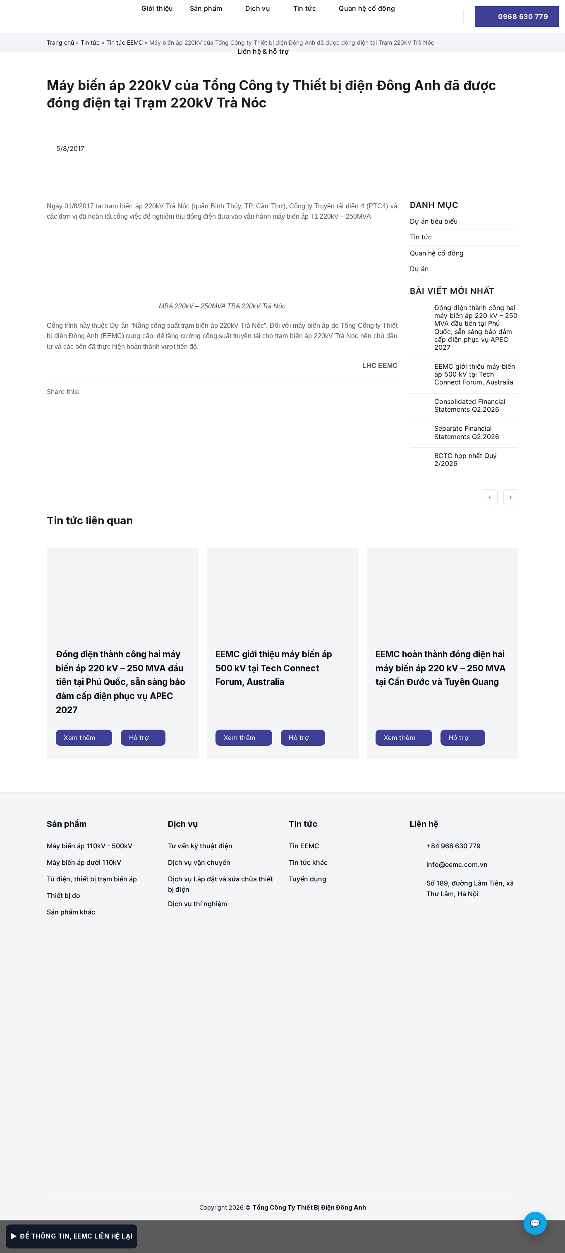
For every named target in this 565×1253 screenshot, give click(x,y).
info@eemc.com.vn (457, 864)
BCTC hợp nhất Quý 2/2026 (465, 460)
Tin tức (304, 8)
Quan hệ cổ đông (367, 8)
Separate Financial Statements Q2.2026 (466, 432)
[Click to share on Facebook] (53, 407)
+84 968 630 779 (453, 846)
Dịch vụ (257, 8)
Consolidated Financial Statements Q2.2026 (469, 405)
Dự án (419, 269)
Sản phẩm (206, 8)
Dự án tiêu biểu (433, 221)
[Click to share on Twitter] (84, 407)
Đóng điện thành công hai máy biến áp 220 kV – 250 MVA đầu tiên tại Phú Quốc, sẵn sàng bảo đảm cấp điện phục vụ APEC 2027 (475, 327)
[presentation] (490, 496)
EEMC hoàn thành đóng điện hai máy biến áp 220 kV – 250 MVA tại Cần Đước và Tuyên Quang (441, 668)
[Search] (448, 16)
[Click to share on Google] (69, 407)
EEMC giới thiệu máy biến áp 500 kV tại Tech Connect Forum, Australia (474, 374)
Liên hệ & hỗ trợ (263, 51)
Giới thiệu (157, 8)
